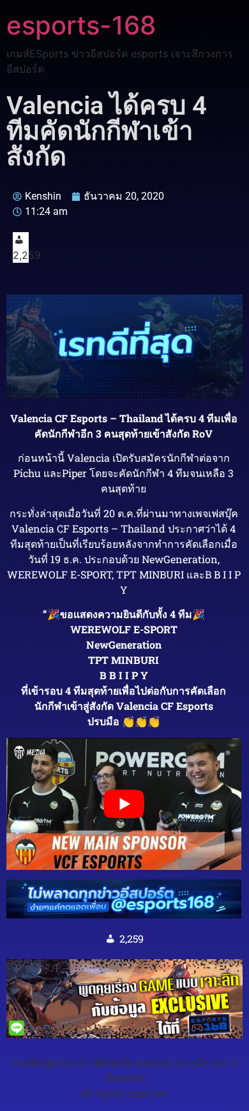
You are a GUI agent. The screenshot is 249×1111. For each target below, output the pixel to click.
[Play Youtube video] (123, 804)
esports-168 (81, 25)
